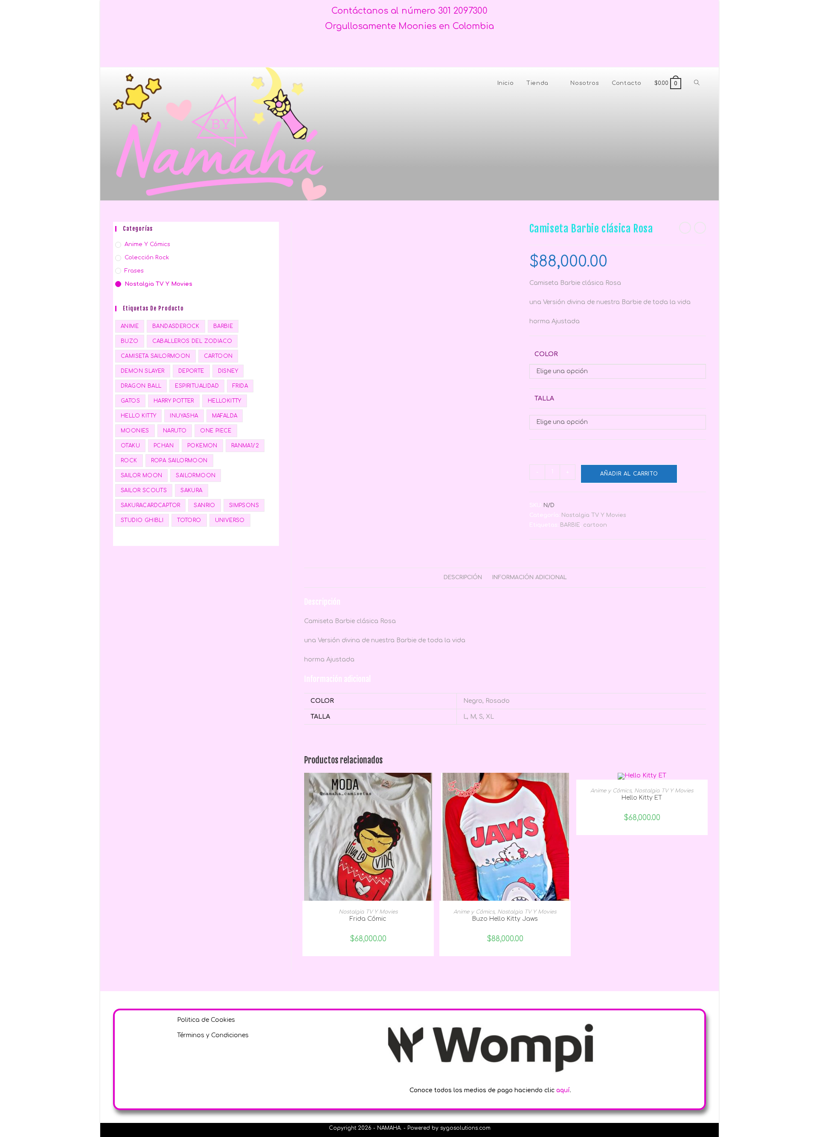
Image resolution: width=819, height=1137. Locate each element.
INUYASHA (184, 416)
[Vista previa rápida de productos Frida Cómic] (429, 787)
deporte (191, 371)
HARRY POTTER (174, 401)
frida (240, 386)
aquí (563, 1090)
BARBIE (570, 525)
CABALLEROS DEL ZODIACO (192, 341)
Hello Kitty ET (642, 798)
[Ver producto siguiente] (700, 228)
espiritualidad (197, 386)
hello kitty (138, 416)
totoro (189, 520)
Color (546, 354)
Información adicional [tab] (529, 577)
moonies (135, 431)
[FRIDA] (368, 836)
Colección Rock (147, 258)
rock (129, 461)
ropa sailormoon (179, 461)
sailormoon (195, 476)
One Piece (216, 431)
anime (130, 326)
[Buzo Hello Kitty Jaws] (505, 836)
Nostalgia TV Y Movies (593, 515)
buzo (130, 341)
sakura (191, 490)
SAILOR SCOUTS (144, 490)
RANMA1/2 (245, 446)
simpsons (244, 505)
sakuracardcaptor (150, 505)
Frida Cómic (368, 919)
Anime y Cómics (473, 912)
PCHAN (164, 446)
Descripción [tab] (463, 577)
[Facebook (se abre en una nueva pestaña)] (403, 51)
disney (228, 371)
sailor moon (141, 476)
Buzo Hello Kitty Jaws (505, 919)
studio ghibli (142, 520)
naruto (174, 431)
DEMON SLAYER (143, 371)
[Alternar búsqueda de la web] (697, 83)
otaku (130, 446)
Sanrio (204, 505)
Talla (544, 398)
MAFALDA (225, 416)
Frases (134, 271)
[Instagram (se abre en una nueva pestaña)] (416, 51)
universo (230, 520)
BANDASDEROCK (176, 326)
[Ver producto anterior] (685, 228)
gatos (130, 401)
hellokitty (224, 401)
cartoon (595, 525)
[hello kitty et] (642, 776)
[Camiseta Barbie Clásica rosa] (353, 227)
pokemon (202, 446)
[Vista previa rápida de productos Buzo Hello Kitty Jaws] (566, 787)
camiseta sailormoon (155, 356)
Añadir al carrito (629, 474)
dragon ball (141, 386)
